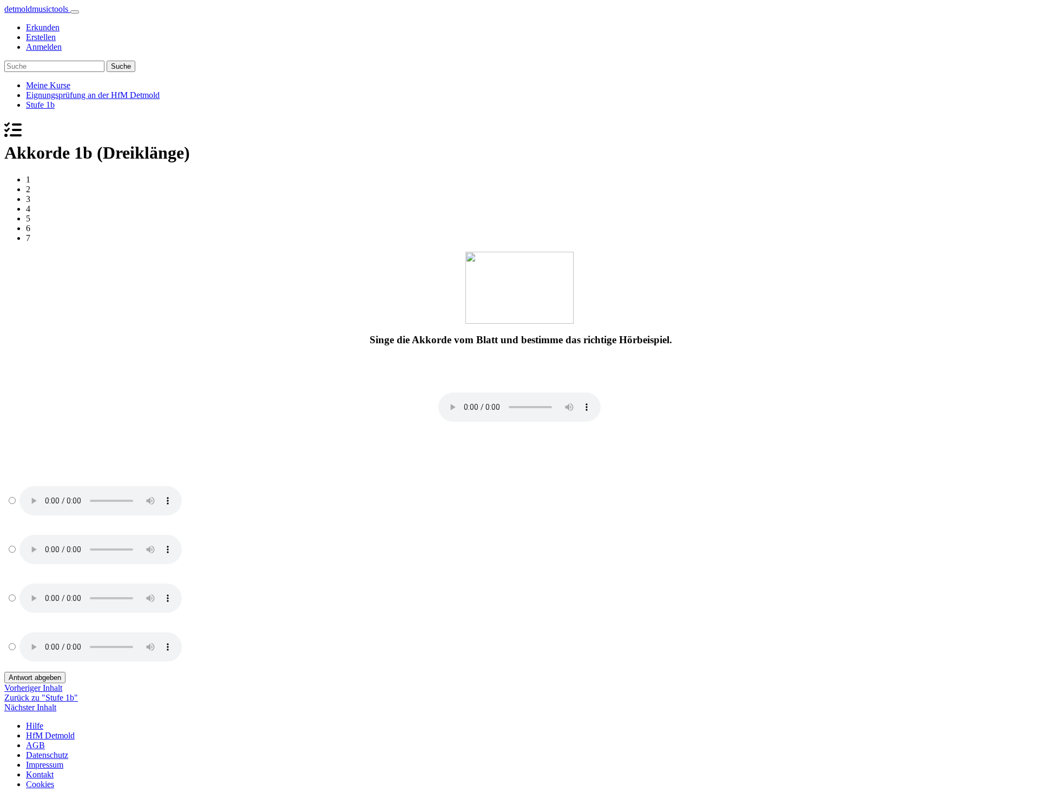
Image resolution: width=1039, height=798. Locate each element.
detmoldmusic (36, 9)
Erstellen (41, 37)
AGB (35, 745)
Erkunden (43, 27)
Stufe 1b (40, 104)
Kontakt (40, 774)
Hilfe (34, 725)
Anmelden (44, 46)
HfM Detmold (50, 735)
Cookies (40, 784)
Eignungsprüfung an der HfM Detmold (93, 95)
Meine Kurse (48, 85)
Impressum (44, 764)
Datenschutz (47, 755)
